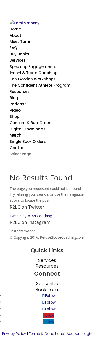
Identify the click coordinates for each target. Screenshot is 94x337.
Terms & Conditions (46, 333)
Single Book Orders (28, 141)
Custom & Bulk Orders (31, 122)
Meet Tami (20, 41)
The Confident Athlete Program (40, 85)
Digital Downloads (28, 129)
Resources (20, 91)
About (15, 35)
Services (18, 60)
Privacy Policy (14, 333)
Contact (18, 147)
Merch (15, 135)
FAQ (13, 47)
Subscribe (47, 283)
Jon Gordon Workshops (33, 79)
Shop (14, 116)
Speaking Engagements (33, 66)
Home (15, 29)
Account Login (79, 333)
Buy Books (19, 54)
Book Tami (47, 289)
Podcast (18, 104)
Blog (14, 97)
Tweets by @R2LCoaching (31, 215)
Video (15, 110)
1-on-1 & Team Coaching (34, 72)
